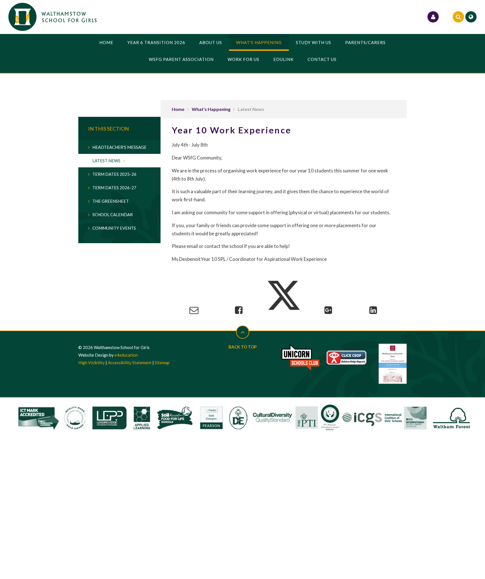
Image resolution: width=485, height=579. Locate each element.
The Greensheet (110, 201)
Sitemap (162, 362)
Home (178, 109)
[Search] (458, 16)
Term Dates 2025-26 (114, 174)
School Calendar (112, 214)
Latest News (251, 109)
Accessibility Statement (130, 362)
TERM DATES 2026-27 (114, 187)
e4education (126, 354)
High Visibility (91, 362)
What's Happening (211, 109)
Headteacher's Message (119, 147)
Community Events (114, 228)
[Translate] (471, 16)
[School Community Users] (433, 16)
